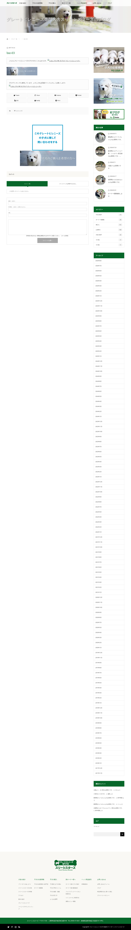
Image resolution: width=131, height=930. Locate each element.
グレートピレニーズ (23, 903)
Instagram (15, 926)
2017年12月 (98, 768)
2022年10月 (98, 492)
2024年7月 (98, 386)
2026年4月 (98, 281)
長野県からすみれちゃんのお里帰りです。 (115, 181)
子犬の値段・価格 (55, 891)
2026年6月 (98, 271)
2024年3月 (98, 406)
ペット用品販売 (82, 3)
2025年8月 (98, 321)
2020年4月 (98, 632)
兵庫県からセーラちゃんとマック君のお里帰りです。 (108, 808)
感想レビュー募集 (71, 901)
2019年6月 (98, 678)
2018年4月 (98, 748)
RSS (18, 926)
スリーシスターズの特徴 (25, 891)
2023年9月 (98, 436)
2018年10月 (98, 718)
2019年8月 (98, 668)
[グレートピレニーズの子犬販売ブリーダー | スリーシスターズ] (65, 869)
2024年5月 (98, 396)
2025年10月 (98, 311)
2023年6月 (98, 451)
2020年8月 (98, 617)
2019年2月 (98, 698)
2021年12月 (98, 537)
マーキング (96, 826)
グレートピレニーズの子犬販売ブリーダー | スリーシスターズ (107, 927)
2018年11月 (98, 713)
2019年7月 (98, 673)
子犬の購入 (52, 3)
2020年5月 (98, 627)
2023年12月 (98, 421)
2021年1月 (98, 592)
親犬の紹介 (21, 899)
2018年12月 (98, 708)
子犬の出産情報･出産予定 (41, 884)
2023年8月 (98, 441)
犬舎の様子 (108, 235)
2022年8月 (98, 502)
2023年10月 (98, 431)
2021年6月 (98, 567)
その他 (108, 240)
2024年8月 (98, 381)
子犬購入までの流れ (55, 884)
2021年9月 (98, 552)
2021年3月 (98, 582)
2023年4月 (98, 462)
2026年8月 (98, 261)
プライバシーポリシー (103, 895)
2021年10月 (98, 547)
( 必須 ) (11, 201)
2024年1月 (98, 416)
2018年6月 (98, 738)
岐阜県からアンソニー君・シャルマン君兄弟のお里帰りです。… (115, 153)
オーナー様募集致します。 (115, 195)
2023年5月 (98, 457)
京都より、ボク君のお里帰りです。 (103, 790)
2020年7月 (98, 622)
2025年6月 (98, 331)
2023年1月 (98, 477)
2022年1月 (98, 532)
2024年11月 (98, 366)
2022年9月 (98, 497)
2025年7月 (98, 326)
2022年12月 (98, 482)
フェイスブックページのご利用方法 (73, 893)
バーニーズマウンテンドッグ (25, 908)
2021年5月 (98, 572)
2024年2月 (98, 411)
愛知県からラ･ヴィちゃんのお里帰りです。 (115, 138)
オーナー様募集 (108, 220)
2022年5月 (98, 512)
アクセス (20, 895)
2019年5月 (98, 683)
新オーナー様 (66, 3)
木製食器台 (84, 884)
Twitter (8, 926)
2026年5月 (98, 276)
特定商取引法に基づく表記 (104, 891)
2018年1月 (98, 763)
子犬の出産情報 (37, 3)
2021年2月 (98, 587)
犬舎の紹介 (22, 3)
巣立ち (108, 225)
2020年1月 (98, 647)
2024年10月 (98, 371)
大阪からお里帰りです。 (114, 167)
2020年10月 (98, 607)
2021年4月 (98, 577)
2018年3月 (98, 753)
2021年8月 (98, 557)
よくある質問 (53, 899)
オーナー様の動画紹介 (72, 888)
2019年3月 (98, 693)
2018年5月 (98, 743)
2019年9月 (98, 663)
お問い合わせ (97, 3)
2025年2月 (98, 351)
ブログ (110, 3)
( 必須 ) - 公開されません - (17, 206)
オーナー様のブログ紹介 (72, 884)
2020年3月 (98, 637)
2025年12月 (98, 301)
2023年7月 (98, 446)
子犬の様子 (108, 215)
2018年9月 (98, 723)
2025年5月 (98, 336)
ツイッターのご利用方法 (72, 898)
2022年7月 (98, 507)
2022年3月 (98, 522)
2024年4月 (98, 401)
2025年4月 (98, 341)
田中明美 (120, 798)
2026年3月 (98, 286)
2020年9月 (98, 612)
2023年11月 (98, 426)
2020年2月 (98, 642)
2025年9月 (98, 316)
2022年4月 (98, 517)
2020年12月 (98, 597)
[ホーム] (7, 36)
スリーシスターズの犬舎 (25, 888)
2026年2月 (98, 291)
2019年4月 (98, 688)
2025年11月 (98, 306)
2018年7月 (98, 733)
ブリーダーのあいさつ (24, 884)
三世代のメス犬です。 (100, 794)
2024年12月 (98, 361)
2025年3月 (98, 346)
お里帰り (108, 230)
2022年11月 (98, 487)
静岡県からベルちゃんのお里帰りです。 (105, 798)
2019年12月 (98, 652)
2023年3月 (98, 467)
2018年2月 (98, 758)
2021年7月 (98, 562)
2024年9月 (98, 376)
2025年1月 (98, 356)
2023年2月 (98, 472)
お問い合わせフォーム (103, 884)
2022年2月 (98, 527)
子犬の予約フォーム (55, 888)
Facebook (11, 926)
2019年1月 (98, 703)
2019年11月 (98, 657)
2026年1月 (98, 296)
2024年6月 (98, 391)
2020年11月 (98, 602)
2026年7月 (98, 266)
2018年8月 (98, 728)
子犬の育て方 (53, 895)
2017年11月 (98, 773)
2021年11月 (98, 542)
